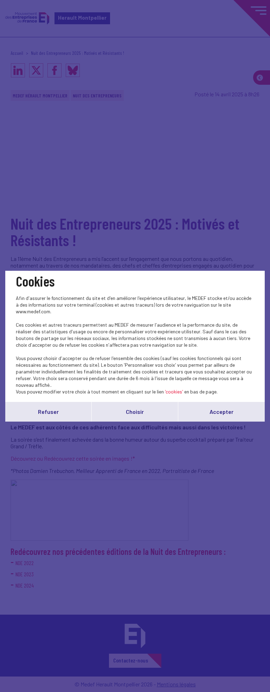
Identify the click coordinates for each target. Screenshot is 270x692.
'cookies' (174, 392)
